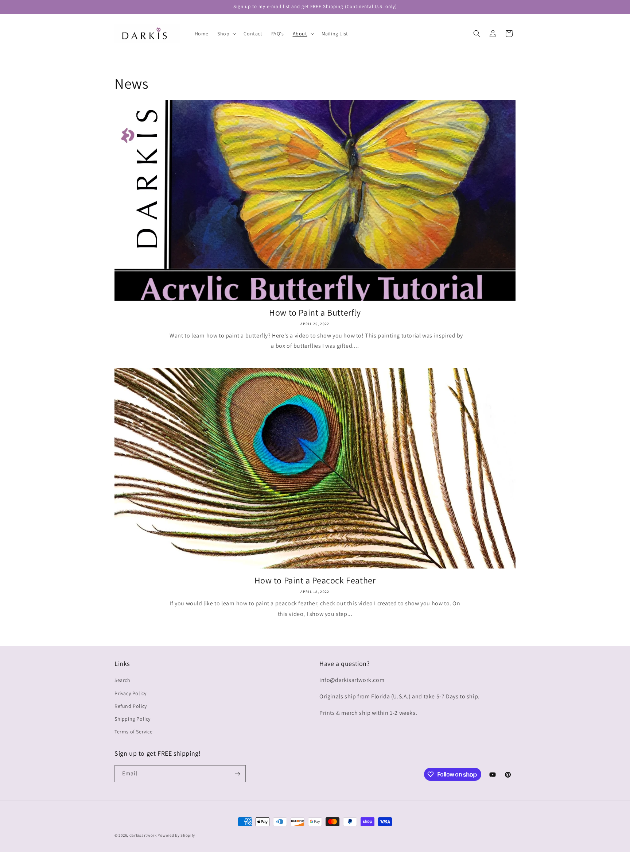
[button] (226, 33)
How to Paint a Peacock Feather (315, 580)
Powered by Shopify (176, 835)
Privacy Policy (130, 693)
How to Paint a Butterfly (315, 312)
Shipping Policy (132, 719)
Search (122, 680)
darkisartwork (143, 835)
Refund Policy (130, 706)
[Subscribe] (237, 773)
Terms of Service (133, 731)
